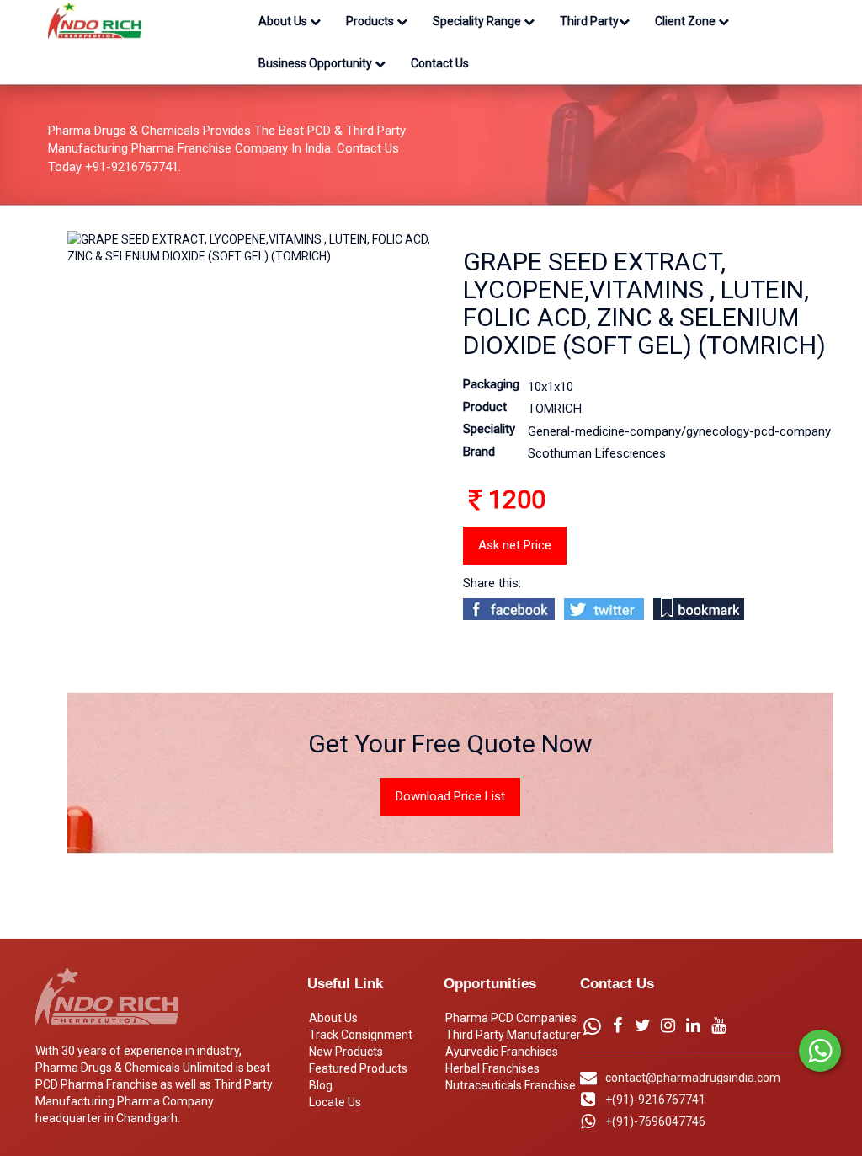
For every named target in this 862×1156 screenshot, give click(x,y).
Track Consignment (360, 1034)
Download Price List (450, 796)
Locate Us (335, 1102)
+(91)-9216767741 (655, 1099)
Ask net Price (514, 545)
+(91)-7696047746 (655, 1121)
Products (371, 21)
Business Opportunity (316, 63)
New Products (346, 1051)
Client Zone (686, 21)
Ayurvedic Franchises (501, 1051)
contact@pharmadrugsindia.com (692, 1077)
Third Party (589, 21)
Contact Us (440, 63)
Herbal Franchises (492, 1068)
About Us (284, 21)
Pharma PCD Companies (511, 1018)
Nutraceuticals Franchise (510, 1085)
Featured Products (358, 1068)
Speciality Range (478, 21)
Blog (321, 1085)
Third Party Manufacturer (513, 1034)
